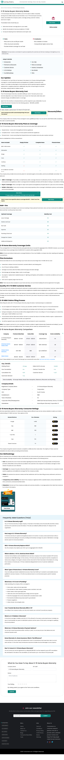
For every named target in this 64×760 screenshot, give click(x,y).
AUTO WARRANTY (5, 728)
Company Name (12, 666)
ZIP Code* (35, 666)
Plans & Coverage (36, 64)
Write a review (53, 27)
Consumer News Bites (26, 735)
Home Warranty (7, 7)
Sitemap (38, 737)
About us (22, 728)
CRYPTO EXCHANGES (5, 737)
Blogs (21, 733)
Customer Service (9, 67)
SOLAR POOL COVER (5, 743)
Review (9, 673)
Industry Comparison (37, 67)
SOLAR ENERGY (4, 740)
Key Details (35, 70)
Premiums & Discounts (10, 64)
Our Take (34, 62)
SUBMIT (46, 716)
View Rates (7, 508)
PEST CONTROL (4, 731)
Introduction (7, 62)
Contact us (23, 730)
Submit (12, 691)
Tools (21, 737)
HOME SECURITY (5, 734)
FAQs (33, 73)
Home (2, 7)
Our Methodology (8, 73)
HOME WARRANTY (5, 725)
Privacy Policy (40, 730)
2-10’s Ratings (8, 70)
